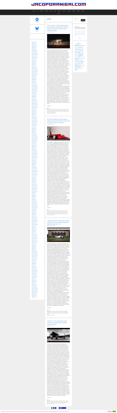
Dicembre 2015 (34, 220)
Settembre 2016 (35, 207)
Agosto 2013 (34, 259)
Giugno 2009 (34, 295)
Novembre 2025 (35, 54)
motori (68, 110)
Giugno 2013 (34, 262)
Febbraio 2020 (34, 150)
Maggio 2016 (34, 213)
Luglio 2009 (34, 294)
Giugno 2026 (34, 44)
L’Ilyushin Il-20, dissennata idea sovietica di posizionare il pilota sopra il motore (57, 322)
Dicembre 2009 (34, 288)
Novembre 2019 (35, 154)
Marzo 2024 (34, 82)
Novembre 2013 (35, 255)
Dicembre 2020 (34, 136)
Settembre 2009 (35, 292)
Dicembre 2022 (34, 103)
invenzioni (52, 211)
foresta (81, 52)
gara (61, 210)
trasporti (76, 68)
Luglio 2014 (34, 244)
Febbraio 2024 (34, 83)
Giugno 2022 (34, 111)
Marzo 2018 (34, 182)
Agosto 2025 (34, 58)
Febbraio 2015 (34, 234)
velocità (66, 213)
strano (80, 65)
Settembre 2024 (35, 74)
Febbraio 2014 (34, 251)
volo (51, 112)
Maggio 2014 (34, 246)
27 (79, 34)
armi (50, 109)
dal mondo (81, 49)
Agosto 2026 (34, 42)
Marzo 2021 (34, 132)
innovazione (49, 211)
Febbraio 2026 (34, 50)
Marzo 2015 (34, 232)
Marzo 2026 (34, 49)
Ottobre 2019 (34, 156)
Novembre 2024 (35, 71)
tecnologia (48, 112)
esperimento (51, 110)
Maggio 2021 (34, 129)
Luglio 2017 (34, 193)
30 (84, 34)
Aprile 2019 (34, 164)
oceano (79, 58)
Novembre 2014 (35, 238)
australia (57, 109)
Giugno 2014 (34, 245)
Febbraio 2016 (34, 217)
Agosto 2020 (34, 142)
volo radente (54, 112)
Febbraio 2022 (34, 117)
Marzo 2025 (34, 65)
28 (81, 34)
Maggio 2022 (34, 113)
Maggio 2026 (34, 46)
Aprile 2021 (34, 131)
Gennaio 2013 (34, 269)
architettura (81, 45)
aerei (48, 109)
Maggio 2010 (34, 281)
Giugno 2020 (34, 145)
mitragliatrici (64, 110)
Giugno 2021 (34, 128)
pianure (52, 212)
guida (63, 210)
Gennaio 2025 (34, 68)
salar (47, 213)
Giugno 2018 (34, 178)
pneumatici (57, 212)
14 (81, 31)
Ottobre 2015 (34, 223)
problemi (60, 212)
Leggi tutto (49, 105)
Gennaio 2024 (34, 85)
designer (60, 311)
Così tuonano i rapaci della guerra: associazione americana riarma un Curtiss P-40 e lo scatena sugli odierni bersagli (58, 28)
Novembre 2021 (35, 121)
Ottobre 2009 (34, 291)
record (63, 212)
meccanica (56, 211)
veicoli (63, 213)
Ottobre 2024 (34, 72)
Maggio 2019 (34, 163)
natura (76, 58)
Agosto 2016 (34, 209)
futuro (83, 52)
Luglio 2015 (34, 227)
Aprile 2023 (34, 97)
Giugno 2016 (34, 212)
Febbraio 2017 (34, 200)
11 (76, 31)
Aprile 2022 (34, 114)
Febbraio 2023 (34, 100)
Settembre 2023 (35, 90)
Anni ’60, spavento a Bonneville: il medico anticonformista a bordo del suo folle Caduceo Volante (58, 120)
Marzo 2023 (34, 99)
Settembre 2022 (35, 107)
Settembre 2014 (35, 241)
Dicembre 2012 (34, 270)
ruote (67, 212)
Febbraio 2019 (34, 167)
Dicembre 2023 (34, 86)
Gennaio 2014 (34, 252)
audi (53, 311)
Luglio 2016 (34, 210)
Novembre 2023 (35, 88)
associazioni (53, 109)
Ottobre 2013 (34, 256)
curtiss (68, 109)
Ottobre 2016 (34, 206)
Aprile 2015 (34, 231)
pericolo (65, 211)
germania (63, 311)
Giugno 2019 (34, 161)
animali (77, 45)
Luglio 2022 (34, 110)
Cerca (76, 18)
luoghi (78, 56)
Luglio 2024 (34, 76)
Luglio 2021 (34, 127)
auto (48, 210)
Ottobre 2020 (34, 139)
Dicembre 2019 (34, 153)
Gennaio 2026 (34, 51)
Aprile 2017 (34, 198)
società (76, 63)
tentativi (55, 213)
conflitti (65, 109)
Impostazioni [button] (110, 411)
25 (76, 34)
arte (75, 47)
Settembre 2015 (35, 224)
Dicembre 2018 (34, 170)
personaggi (48, 212)
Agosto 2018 (34, 175)
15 (82, 31)
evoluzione (77, 52)
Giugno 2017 (34, 195)
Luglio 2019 (34, 160)
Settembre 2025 (35, 57)
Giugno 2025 (34, 61)
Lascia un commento (51, 113)
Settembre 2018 (35, 174)
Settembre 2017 (35, 191)
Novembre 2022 (35, 104)
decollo (48, 110)
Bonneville (54, 210)
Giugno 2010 (34, 280)
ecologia (79, 50)
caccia (63, 109)
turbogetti (58, 213)
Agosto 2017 (34, 192)
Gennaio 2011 (34, 274)
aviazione (60, 109)
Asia (77, 47)
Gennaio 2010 (34, 287)
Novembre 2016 (35, 205)
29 (82, 34)
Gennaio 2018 (34, 185)
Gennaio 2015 (34, 235)
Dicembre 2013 (34, 253)
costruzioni (82, 48)
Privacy (58, 13)
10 (75, 31)
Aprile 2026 (34, 47)
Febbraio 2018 (34, 184)
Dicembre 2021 (34, 120)
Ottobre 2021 (34, 122)
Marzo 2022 (34, 115)
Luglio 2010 (34, 278)
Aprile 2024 (34, 81)
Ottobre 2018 (34, 173)
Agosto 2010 (34, 277)
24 (75, 34)
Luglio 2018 (34, 177)
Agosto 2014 (34, 242)
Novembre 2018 (35, 171)
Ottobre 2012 (34, 273)
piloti (55, 111)
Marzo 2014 (34, 249)
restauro (58, 111)
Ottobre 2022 (34, 106)
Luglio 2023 (34, 93)
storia (68, 111)
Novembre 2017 (35, 188)
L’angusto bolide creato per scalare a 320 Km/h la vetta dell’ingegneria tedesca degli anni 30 (58, 222)
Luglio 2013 (34, 260)
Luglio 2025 (34, 60)
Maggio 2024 (34, 79)
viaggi (76, 69)
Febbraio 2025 (34, 67)
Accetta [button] (114, 411)
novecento (48, 111)
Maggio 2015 (34, 230)
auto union (57, 311)
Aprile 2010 (34, 283)
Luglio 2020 (34, 143)
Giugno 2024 (34, 78)
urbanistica (81, 68)
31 (75, 35)
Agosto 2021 (34, 125)
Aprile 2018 (34, 181)
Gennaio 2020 (34, 152)
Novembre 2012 (35, 271)
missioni (61, 110)
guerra (58, 110)
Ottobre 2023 (34, 89)
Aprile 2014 (34, 248)
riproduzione (77, 61)
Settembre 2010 (35, 276)
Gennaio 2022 (34, 118)
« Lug (79, 37)
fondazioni (55, 110)
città (75, 48)
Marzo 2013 (34, 266)
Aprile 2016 (34, 214)
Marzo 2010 (34, 284)
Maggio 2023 (34, 96)
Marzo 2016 (34, 216)
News (49, 108)
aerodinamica (50, 311)
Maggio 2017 (34, 196)
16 (84, 31)
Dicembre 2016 (34, 203)
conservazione (78, 48)
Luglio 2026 (34, 43)
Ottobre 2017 (34, 189)
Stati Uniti (65, 111)
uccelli (79, 68)
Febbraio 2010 (34, 285)
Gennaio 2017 (34, 202)
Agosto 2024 (34, 75)
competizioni (58, 210)
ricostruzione (62, 111)
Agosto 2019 (34, 159)
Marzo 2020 (34, 149)
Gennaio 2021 (34, 135)
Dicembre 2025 (34, 53)
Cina (83, 47)
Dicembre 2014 (34, 237)
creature (76, 49)
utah (61, 213)
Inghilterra (76, 55)
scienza (82, 61)
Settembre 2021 (35, 124)
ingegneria (66, 210)
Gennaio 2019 (34, 168)
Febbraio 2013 (34, 267)
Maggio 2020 (34, 146)
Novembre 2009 (35, 290)
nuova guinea (53, 111)
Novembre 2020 (35, 138)
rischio (65, 212)
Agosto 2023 (34, 92)
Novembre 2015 (35, 221)
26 (78, 34)
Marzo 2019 (34, 166)
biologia (80, 47)
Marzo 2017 (34, 199)
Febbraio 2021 (34, 134)
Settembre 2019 (35, 157)
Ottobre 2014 (34, 239)
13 (79, 31)
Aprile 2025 (34, 64)
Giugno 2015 (34, 228)
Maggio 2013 (34, 263)
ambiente (79, 43)
